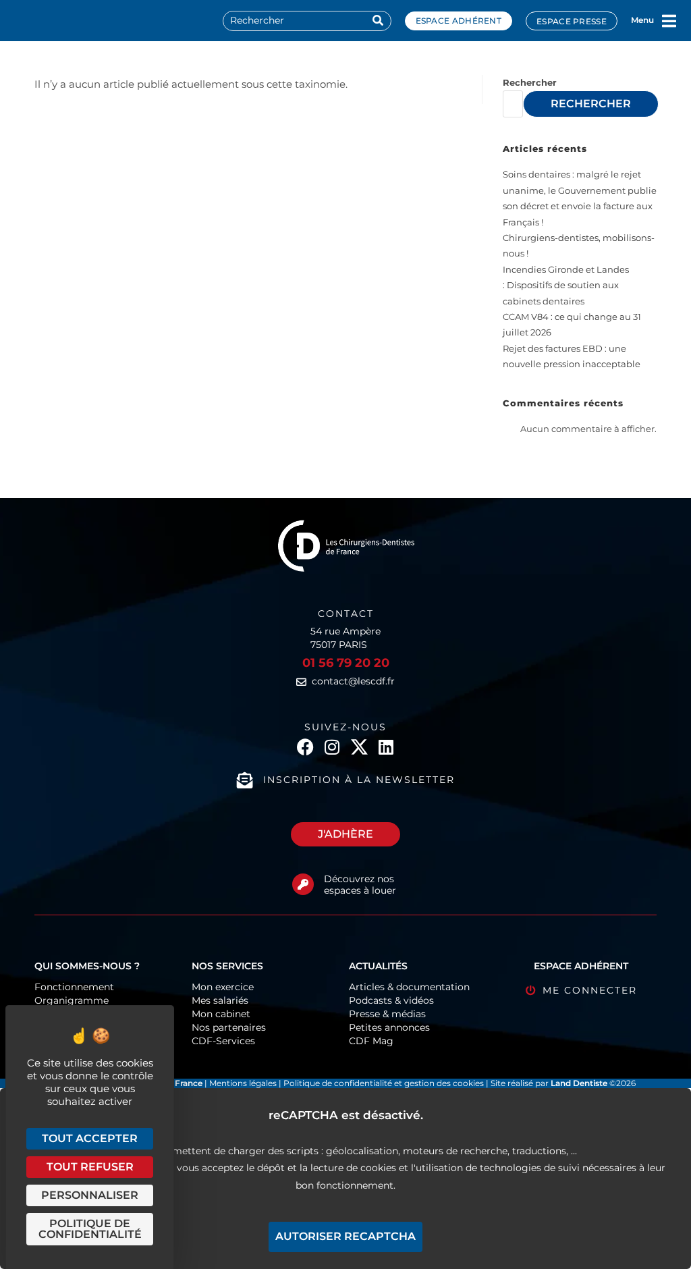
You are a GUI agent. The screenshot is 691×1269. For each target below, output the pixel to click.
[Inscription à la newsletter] (245, 780)
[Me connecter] (531, 991)
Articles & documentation (409, 987)
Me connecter (590, 990)
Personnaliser (89, 1195)
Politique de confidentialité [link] (90, 1229)
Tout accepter (90, 1138)
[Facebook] (305, 746)
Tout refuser (90, 1166)
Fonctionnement (74, 987)
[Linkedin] (386, 746)
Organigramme (71, 1000)
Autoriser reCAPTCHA (345, 1236)
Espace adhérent (459, 21)
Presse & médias (387, 1014)
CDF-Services (223, 1041)
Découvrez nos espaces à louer (360, 884)
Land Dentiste (579, 1083)
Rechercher (530, 82)
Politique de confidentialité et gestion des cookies (383, 1083)
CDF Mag (371, 1041)
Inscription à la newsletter (359, 780)
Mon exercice (223, 987)
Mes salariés (220, 1000)
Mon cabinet (221, 1014)
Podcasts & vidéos (391, 1000)
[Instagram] (332, 746)
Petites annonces (389, 1027)
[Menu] (669, 21)
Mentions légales (244, 1083)
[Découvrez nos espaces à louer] (303, 884)
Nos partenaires (229, 1027)
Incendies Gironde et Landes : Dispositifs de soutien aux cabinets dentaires (566, 285)
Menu (642, 20)
